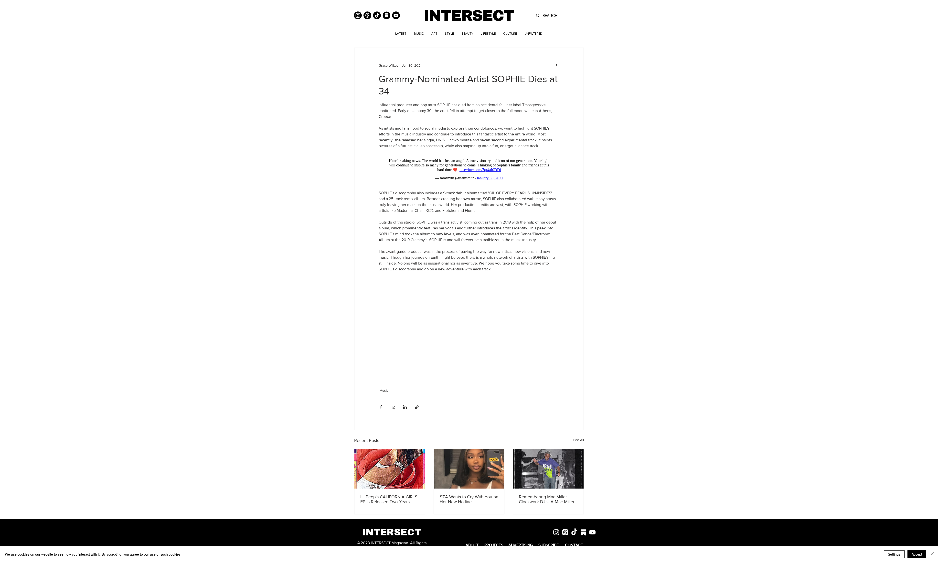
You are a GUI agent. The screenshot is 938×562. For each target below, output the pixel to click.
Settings (894, 554)
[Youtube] (396, 15)
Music (384, 390)
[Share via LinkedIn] (405, 407)
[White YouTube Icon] (592, 532)
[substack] (583, 532)
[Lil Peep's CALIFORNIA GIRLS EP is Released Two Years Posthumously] (389, 469)
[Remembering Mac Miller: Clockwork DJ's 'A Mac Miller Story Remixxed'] (548, 469)
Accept (917, 554)
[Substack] (386, 15)
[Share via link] (417, 407)
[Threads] (367, 15)
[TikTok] (377, 15)
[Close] (932, 554)
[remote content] (469, 169)
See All (578, 440)
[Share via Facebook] (381, 407)
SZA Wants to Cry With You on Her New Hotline (469, 499)
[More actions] (556, 65)
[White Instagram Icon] (556, 532)
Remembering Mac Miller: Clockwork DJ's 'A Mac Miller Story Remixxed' (547, 499)
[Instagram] (358, 15)
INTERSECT (469, 16)
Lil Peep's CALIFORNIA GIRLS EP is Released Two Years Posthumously (388, 499)
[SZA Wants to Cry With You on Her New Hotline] (469, 469)
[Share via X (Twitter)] (393, 407)
